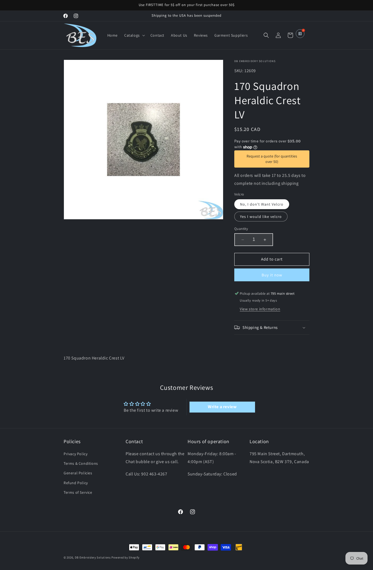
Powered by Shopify (125, 557)
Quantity (241, 229)
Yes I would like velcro (261, 216)
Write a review (222, 407)
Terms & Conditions (81, 463)
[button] (134, 35)
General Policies (78, 473)
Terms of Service (78, 492)
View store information (260, 308)
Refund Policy (76, 482)
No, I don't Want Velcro (261, 204)
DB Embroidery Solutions (93, 557)
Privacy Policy (75, 454)
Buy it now (272, 274)
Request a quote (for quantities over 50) (272, 159)
